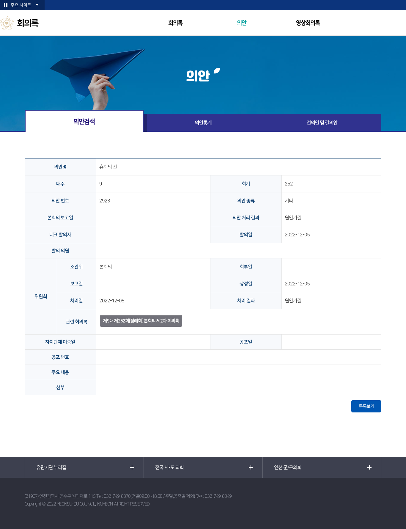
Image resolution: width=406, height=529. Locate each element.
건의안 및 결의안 (321, 122)
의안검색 (84, 121)
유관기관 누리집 (51, 467)
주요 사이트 (21, 5)
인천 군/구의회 (287, 467)
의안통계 (203, 122)
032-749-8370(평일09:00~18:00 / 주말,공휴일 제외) (149, 496)
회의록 (175, 23)
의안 (241, 23)
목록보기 (366, 406)
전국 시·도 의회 (169, 467)
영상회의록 (308, 23)
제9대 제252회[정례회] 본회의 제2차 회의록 (141, 320)
